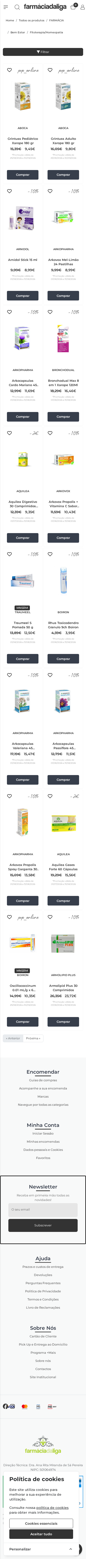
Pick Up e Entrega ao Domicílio (43, 1344)
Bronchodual (63, 370)
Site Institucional (43, 1377)
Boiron (63, 612)
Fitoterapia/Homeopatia (46, 32)
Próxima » (33, 1038)
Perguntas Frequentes (43, 1283)
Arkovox (63, 491)
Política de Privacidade (43, 1291)
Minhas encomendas (43, 1141)
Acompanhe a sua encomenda (43, 1088)
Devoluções (43, 1275)
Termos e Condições (43, 1299)
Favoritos (43, 1158)
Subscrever (43, 1225)
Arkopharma (63, 249)
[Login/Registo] (83, 7)
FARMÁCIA (56, 20)
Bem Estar (18, 32)
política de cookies (52, 1508)
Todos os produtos (31, 20)
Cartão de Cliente (43, 1336)
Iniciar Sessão (43, 1133)
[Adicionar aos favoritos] (9, 70)
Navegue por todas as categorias (43, 1104)
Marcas (43, 1096)
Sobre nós (43, 1361)
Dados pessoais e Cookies (43, 1150)
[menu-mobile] (6, 7)
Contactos (43, 1369)
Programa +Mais (43, 1352)
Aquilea (22, 491)
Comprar (22, 174)
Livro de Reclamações (43, 1307)
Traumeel (23, 612)
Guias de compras (43, 1080)
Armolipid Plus (63, 975)
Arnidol (22, 249)
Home (10, 20)
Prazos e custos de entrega (43, 1267)
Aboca (23, 128)
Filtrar (44, 52)
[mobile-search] (17, 7)
